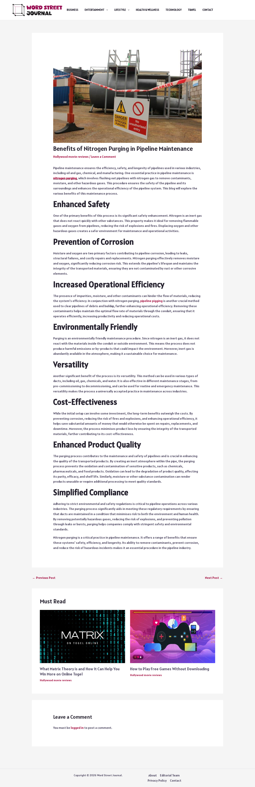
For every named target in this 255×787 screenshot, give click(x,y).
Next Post (214, 578)
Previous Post (43, 578)
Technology (173, 10)
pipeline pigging (151, 301)
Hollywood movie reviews (71, 157)
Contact (207, 10)
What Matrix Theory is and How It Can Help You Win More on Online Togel (80, 671)
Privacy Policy (157, 780)
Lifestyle (120, 10)
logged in (77, 728)
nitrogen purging (65, 178)
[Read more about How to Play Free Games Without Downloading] (172, 636)
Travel (192, 10)
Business (72, 10)
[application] (106, 10)
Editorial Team (170, 775)
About (152, 775)
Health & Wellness (147, 10)
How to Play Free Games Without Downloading (169, 668)
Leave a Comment (103, 157)
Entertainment (94, 10)
